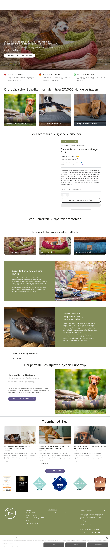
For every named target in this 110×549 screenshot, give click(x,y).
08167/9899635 (52, 509)
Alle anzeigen (55, 470)
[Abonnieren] (105, 510)
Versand (68, 145)
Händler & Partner (31, 515)
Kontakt (28, 510)
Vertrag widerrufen (32, 523)
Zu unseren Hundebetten (22, 399)
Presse (28, 520)
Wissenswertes (31, 512)
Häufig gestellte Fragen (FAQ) (35, 518)
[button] (81, 205)
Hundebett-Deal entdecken (19, 55)
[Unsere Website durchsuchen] (101, 5)
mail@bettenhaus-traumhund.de (57, 513)
